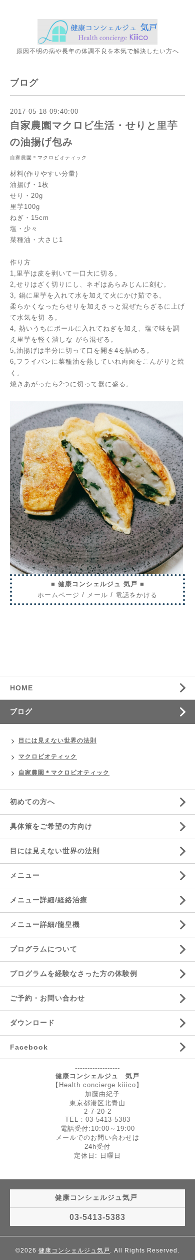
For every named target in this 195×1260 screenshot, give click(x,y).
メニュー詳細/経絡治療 (49, 900)
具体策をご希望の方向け (51, 826)
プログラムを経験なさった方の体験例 (74, 973)
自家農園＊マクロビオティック (48, 157)
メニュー (25, 875)
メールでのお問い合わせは (98, 1137)
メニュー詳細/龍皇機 (45, 924)
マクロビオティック (47, 756)
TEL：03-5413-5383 (97, 1119)
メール (97, 595)
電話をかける (137, 595)
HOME (21, 688)
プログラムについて (44, 949)
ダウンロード (32, 1023)
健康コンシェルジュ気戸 (74, 1250)
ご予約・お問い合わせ (47, 998)
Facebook (29, 1047)
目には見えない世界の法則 (57, 740)
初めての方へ (32, 802)
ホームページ (59, 595)
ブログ (21, 711)
